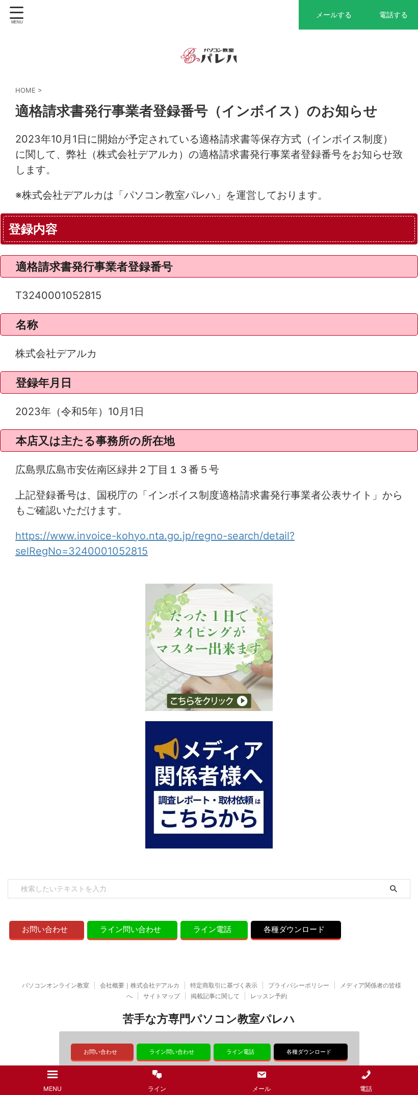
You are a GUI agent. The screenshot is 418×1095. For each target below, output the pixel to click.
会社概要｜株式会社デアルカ (139, 985)
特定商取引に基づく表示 (223, 985)
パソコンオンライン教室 (55, 985)
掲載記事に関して (215, 996)
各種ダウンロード (294, 929)
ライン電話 (212, 929)
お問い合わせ (45, 929)
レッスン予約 (268, 996)
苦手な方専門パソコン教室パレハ (209, 1018)
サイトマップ (161, 996)
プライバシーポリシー (298, 985)
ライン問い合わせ (130, 929)
